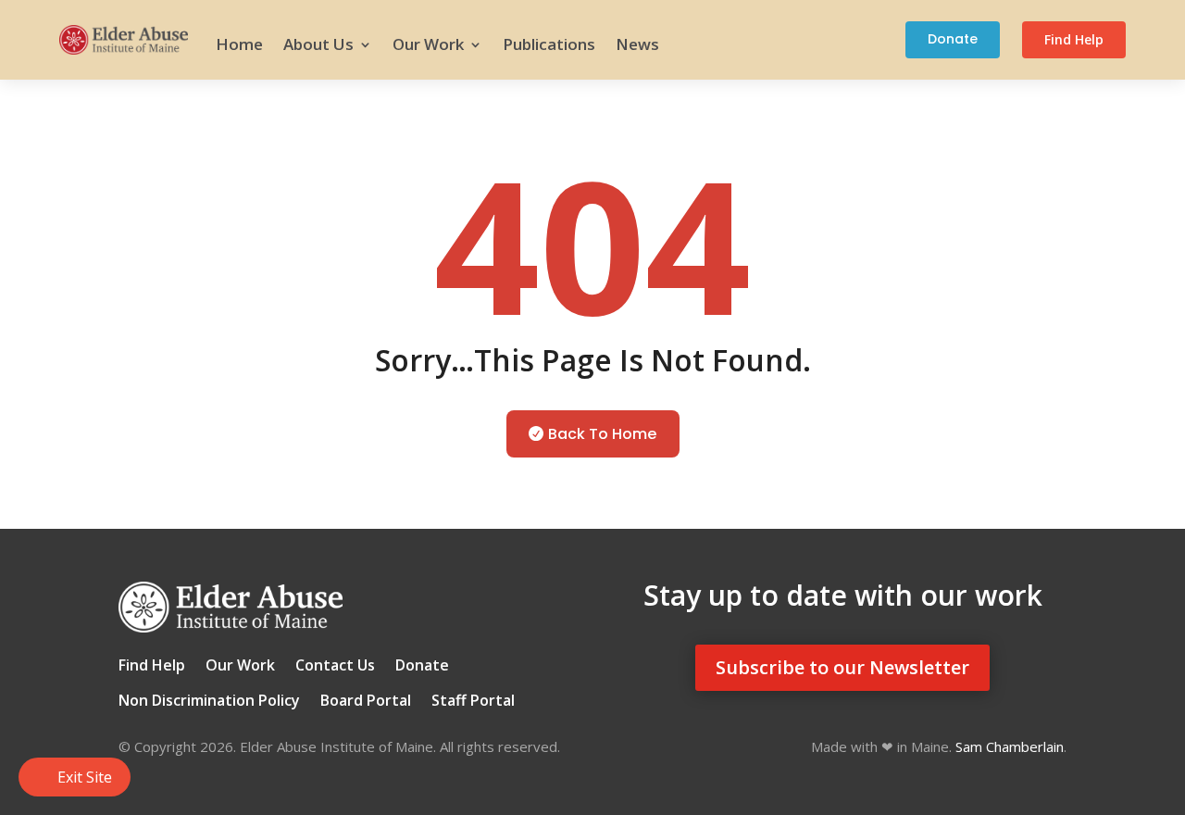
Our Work (428, 44)
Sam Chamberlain (1009, 746)
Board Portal (365, 702)
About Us (318, 44)
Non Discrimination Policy (209, 702)
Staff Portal (473, 702)
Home (239, 44)
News (637, 44)
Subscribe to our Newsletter (842, 667)
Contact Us (335, 666)
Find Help (1074, 39)
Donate (953, 39)
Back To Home (602, 434)
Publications (549, 44)
